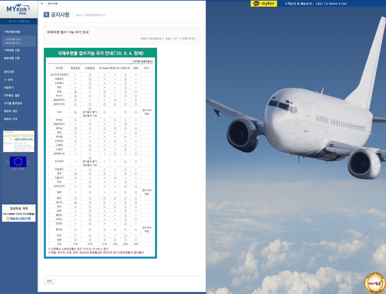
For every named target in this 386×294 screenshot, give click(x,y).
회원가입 (24, 21)
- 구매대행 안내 (12, 39)
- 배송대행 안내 (12, 43)
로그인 (13, 21)
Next (29, 162)
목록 (49, 281)
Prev (8, 162)
